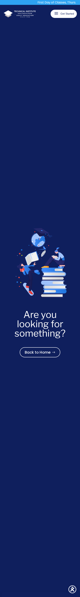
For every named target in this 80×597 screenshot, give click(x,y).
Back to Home (38, 352)
